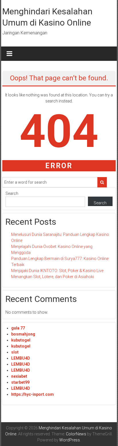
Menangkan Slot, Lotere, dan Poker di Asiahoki (52, 276)
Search (11, 193)
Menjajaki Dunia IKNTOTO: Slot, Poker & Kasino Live (57, 270)
